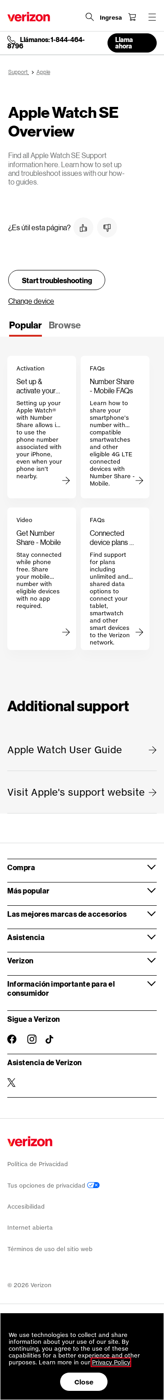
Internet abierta (30, 1227)
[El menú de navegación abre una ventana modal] (152, 17)
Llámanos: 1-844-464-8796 (46, 43)
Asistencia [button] (26, 937)
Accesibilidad (26, 1206)
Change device (31, 300)
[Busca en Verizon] (90, 17)
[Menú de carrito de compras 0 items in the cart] (132, 17)
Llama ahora (124, 43)
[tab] (25, 328)
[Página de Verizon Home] (28, 16)
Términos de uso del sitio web (49, 1249)
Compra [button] (21, 867)
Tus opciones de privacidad (47, 1185)
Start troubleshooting (57, 280)
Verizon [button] (20, 960)
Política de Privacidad (37, 1164)
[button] (83, 227)
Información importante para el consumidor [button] (61, 988)
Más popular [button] (28, 890)
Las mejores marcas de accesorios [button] (67, 913)
